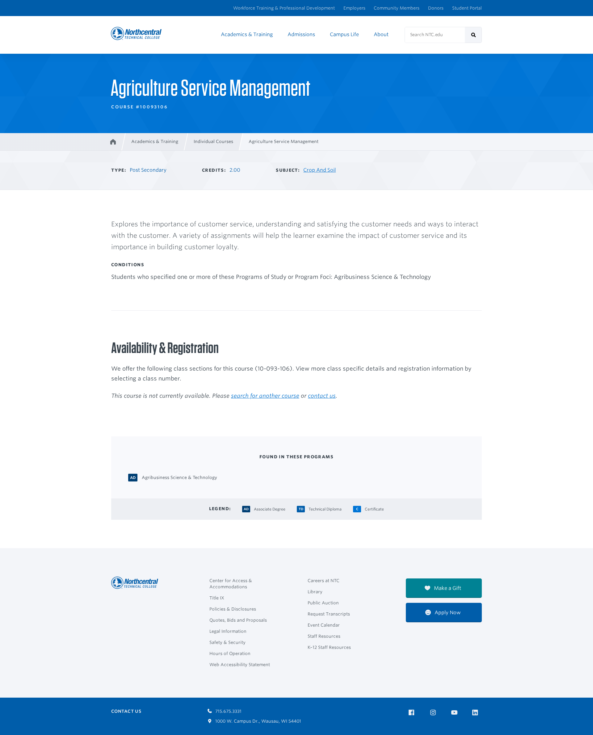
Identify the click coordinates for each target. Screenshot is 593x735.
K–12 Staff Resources (329, 647)
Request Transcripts (329, 613)
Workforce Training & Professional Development (284, 8)
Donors (436, 8)
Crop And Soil (319, 170)
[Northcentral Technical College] (136, 583)
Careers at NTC (323, 580)
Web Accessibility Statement (239, 664)
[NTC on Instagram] (434, 713)
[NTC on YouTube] (455, 713)
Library (315, 591)
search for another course (265, 395)
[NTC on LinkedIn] (477, 713)
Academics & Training (247, 34)
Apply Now (447, 612)
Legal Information (227, 631)
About (381, 34)
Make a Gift (447, 588)
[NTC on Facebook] (412, 713)
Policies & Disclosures (232, 609)
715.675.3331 (228, 711)
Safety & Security (227, 642)
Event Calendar (324, 625)
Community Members (396, 8)
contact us (322, 395)
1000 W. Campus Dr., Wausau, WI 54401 (257, 721)
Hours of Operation (229, 653)
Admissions (301, 34)
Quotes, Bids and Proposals (238, 620)
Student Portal (467, 8)
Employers (354, 8)
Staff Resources (324, 636)
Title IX (216, 597)
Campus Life (344, 34)
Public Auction (323, 602)
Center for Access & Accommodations (230, 583)
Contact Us (126, 711)
